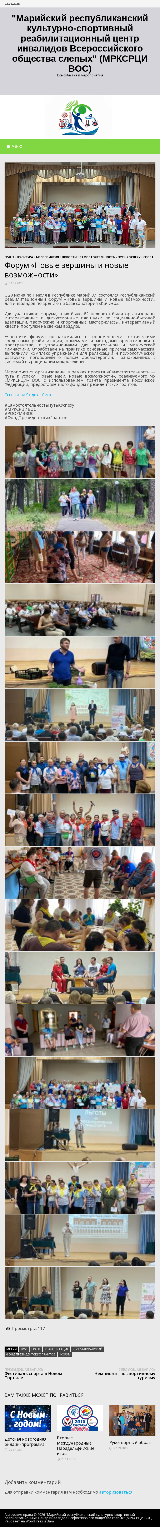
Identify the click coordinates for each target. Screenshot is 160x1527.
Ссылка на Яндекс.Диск (28, 394)
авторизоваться (115, 1492)
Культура (25, 257)
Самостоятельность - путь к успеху (110, 257)
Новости (69, 257)
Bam (50, 1521)
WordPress (34, 1521)
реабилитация (57, 1349)
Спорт (148, 257)
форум (65, 1354)
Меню (17, 146)
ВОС (24, 1349)
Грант (9, 257)
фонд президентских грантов (30, 1354)
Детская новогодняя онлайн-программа (25, 1441)
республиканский (87, 1349)
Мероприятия (47, 257)
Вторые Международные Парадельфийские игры (75, 1445)
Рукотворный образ (130, 1442)
